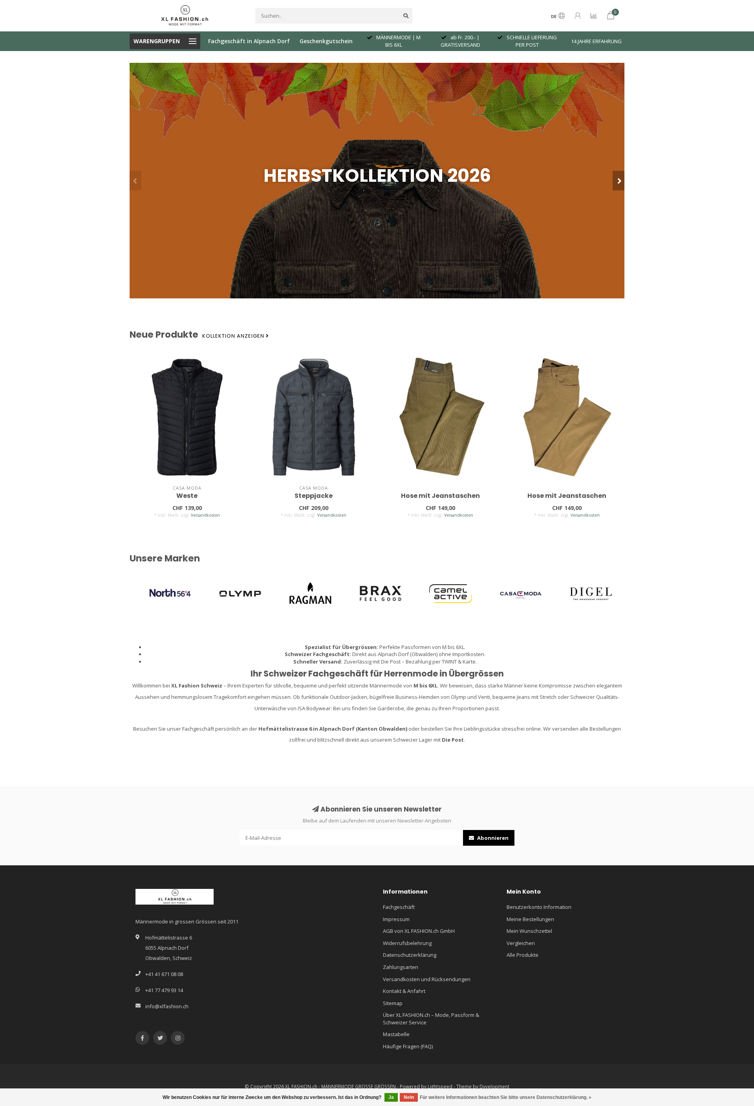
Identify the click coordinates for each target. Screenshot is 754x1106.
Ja (391, 1097)
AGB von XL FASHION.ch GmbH (419, 930)
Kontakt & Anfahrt (404, 990)
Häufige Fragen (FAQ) (408, 1046)
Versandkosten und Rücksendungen (426, 979)
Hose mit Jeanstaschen (440, 495)
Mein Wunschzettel (529, 930)
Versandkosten (205, 515)
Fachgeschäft (399, 906)
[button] (135, 180)
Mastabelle (396, 1034)
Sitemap (393, 1003)
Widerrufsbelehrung (407, 943)
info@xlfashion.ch (166, 1006)
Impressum (396, 919)
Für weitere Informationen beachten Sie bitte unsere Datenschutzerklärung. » (505, 1097)
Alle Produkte (522, 954)
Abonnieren (492, 837)
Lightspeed (440, 1086)
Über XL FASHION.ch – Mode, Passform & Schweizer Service (431, 1018)
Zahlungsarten (400, 967)
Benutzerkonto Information (539, 906)
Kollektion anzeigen (234, 336)
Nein (409, 1097)
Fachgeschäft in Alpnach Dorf (249, 41)
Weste (187, 495)
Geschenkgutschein (326, 41)
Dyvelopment (494, 1086)
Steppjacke (314, 495)
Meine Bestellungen (530, 919)
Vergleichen (521, 943)
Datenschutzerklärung (409, 954)
